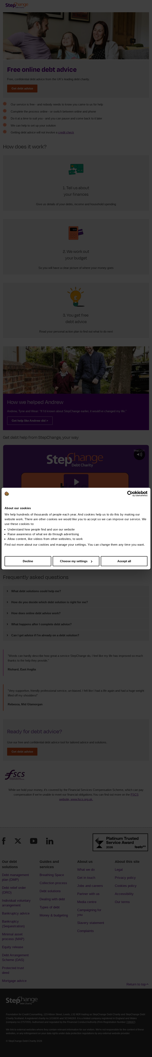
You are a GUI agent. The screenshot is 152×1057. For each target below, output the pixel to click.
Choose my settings (73, 561)
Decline (28, 561)
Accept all (124, 561)
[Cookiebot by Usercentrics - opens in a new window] (130, 494)
